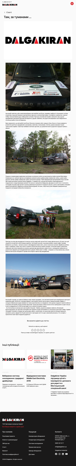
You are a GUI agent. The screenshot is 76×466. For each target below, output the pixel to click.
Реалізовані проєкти (8, 436)
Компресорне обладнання (37, 436)
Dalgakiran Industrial (61, 450)
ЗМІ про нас (6, 443)
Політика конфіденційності (10, 454)
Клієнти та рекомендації (9, 440)
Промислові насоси (35, 447)
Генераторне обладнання (36, 440)
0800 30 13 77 (8, 2)
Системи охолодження (36, 443)
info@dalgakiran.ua (61, 446)
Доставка (32, 454)
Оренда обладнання (35, 450)
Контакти (58, 432)
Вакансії (4, 450)
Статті (9, 12)
